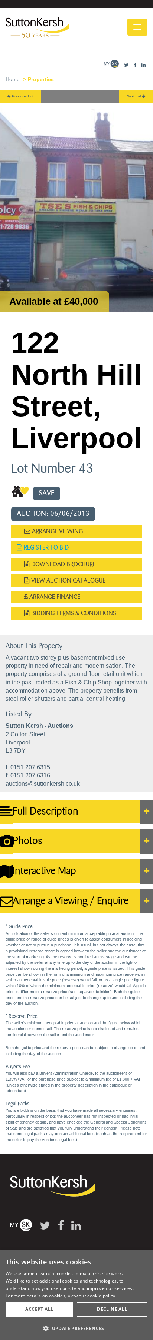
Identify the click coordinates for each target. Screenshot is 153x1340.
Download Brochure (63, 564)
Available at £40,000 (53, 301)
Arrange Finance (54, 597)
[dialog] (76, 1295)
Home (13, 79)
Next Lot (134, 96)
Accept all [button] (39, 1309)
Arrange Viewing (56, 531)
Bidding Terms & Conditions (73, 613)
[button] (76, 1327)
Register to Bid (45, 547)
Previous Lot (22, 96)
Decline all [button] (112, 1309)
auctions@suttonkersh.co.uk (43, 783)
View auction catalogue (67, 580)
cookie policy (101, 1296)
